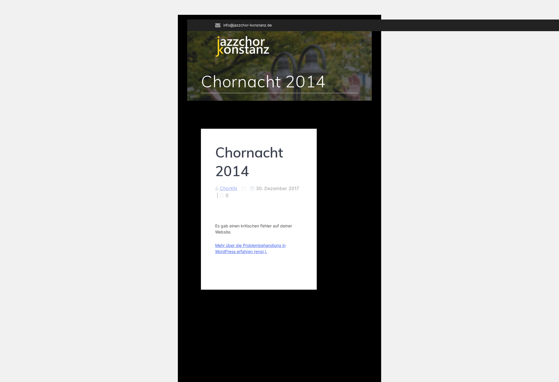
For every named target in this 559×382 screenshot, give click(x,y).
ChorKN (228, 188)
